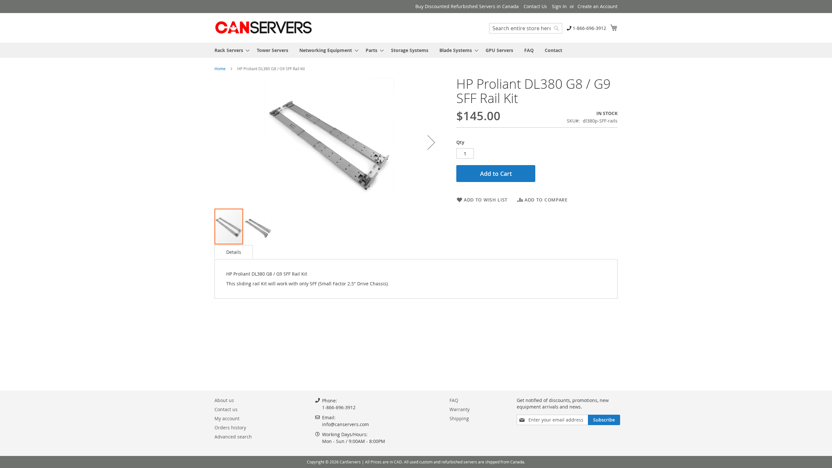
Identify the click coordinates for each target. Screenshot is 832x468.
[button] (431, 142)
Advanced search (233, 437)
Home (220, 68)
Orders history (230, 427)
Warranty (459, 409)
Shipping (459, 418)
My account (227, 418)
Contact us (226, 409)
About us (224, 400)
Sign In (559, 6)
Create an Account (598, 6)
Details (233, 252)
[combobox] (525, 28)
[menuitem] (230, 50)
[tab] (233, 251)
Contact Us (535, 6)
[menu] (416, 50)
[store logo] (263, 27)
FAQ (453, 400)
